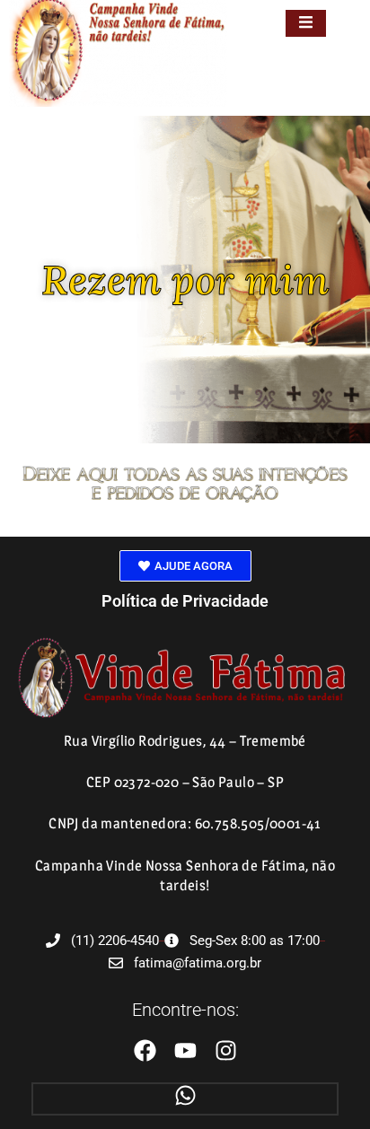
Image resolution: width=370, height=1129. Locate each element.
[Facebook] (145, 1050)
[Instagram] (226, 1050)
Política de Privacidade (185, 600)
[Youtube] (185, 1050)
